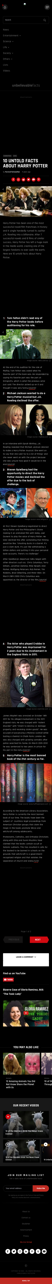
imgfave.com (43, 437)
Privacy (26, 1236)
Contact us (26, 1217)
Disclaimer (26, 1223)
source (32, 387)
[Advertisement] (26, 125)
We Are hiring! (26, 1242)
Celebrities (7, 156)
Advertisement (26, 1230)
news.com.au (43, 360)
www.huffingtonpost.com (38, 804)
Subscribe (41, 1188)
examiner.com (42, 709)
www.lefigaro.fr (42, 519)
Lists (15, 156)
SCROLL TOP (26, 1281)
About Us (26, 1211)
